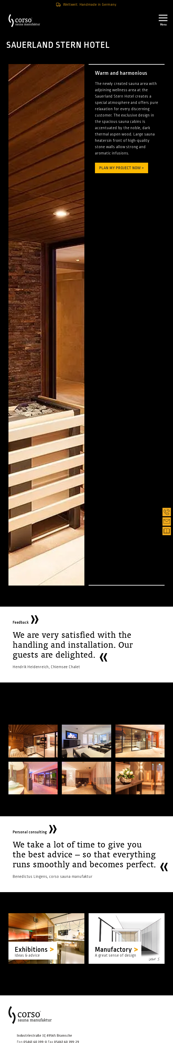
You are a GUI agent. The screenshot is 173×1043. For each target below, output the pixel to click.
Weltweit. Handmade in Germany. (90, 5)
